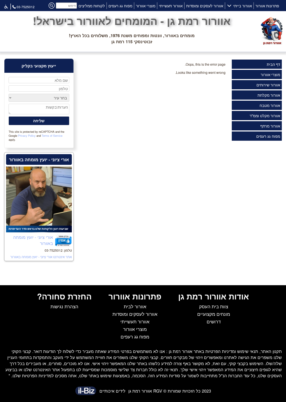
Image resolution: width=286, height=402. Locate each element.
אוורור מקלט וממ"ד (265, 115)
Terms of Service (52, 136)
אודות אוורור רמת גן (213, 296)
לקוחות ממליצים (92, 5)
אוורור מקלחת (269, 95)
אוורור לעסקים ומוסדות (204, 5)
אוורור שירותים (268, 84)
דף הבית (273, 64)
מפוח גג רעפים (120, 5)
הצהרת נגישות (64, 306)
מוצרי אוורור (145, 5)
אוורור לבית (135, 306)
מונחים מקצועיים (213, 314)
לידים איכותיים (112, 391)
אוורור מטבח (270, 105)
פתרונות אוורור (267, 5)
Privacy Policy (27, 136)
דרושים (214, 321)
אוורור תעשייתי (171, 5)
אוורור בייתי (242, 5)
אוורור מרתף (270, 126)
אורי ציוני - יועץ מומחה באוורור (39, 159)
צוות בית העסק (213, 306)
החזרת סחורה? (64, 296)
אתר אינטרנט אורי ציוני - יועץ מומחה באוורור (41, 256)
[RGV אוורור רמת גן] (271, 43)
